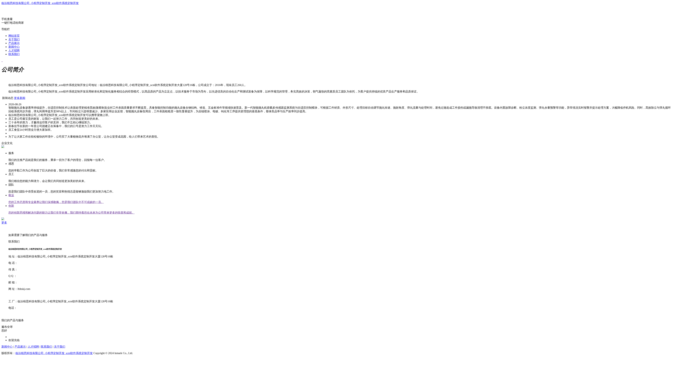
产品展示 (14, 43)
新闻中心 (14, 46)
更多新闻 (19, 98)
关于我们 (14, 39)
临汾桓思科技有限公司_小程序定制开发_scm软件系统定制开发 (40, 3)
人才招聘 (14, 50)
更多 (4, 222)
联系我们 (14, 54)
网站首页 (14, 35)
